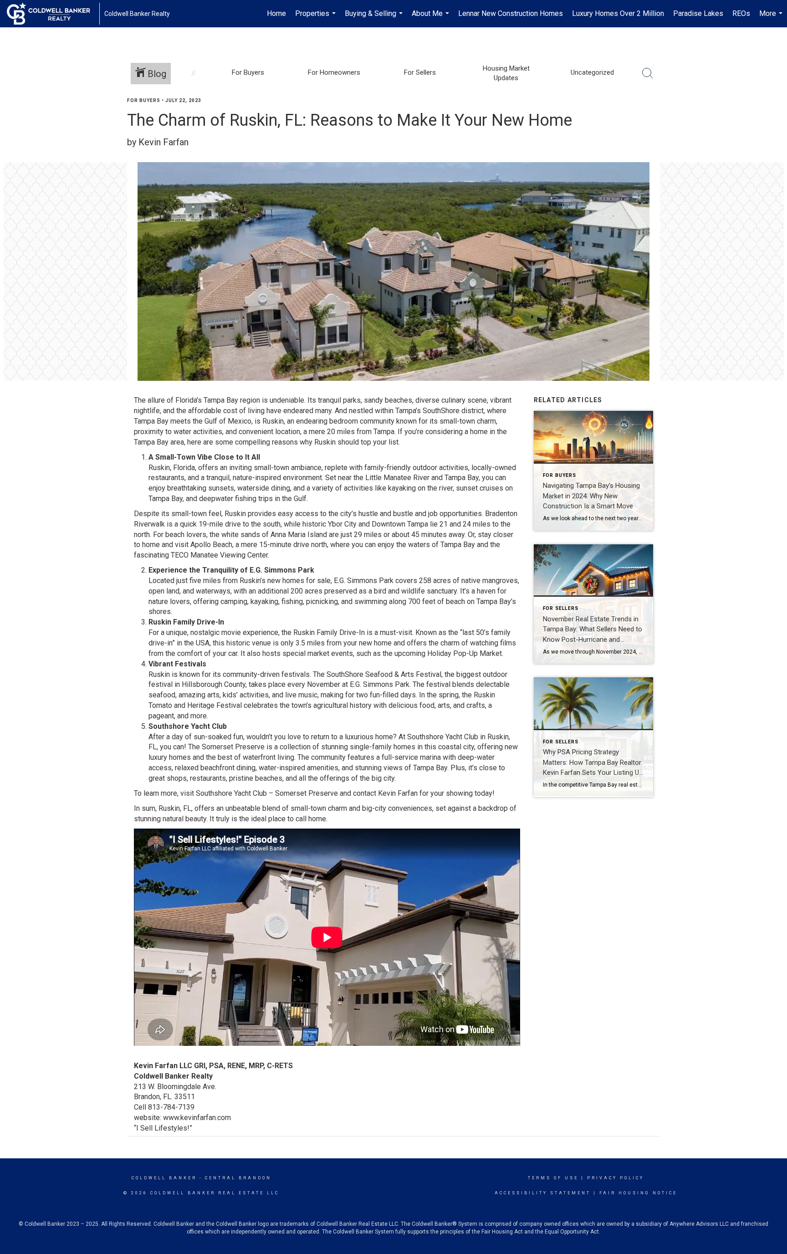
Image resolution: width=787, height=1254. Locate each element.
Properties (316, 18)
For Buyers (143, 100)
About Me (431, 18)
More (772, 18)
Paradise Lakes (698, 13)
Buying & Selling (375, 18)
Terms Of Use (553, 1178)
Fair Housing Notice (638, 1193)
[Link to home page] (53, 13)
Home (276, 13)
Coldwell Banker (164, 1178)
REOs (741, 13)
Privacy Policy (615, 1178)
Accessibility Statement (543, 1193)
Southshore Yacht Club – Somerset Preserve (267, 793)
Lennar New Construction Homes (510, 13)
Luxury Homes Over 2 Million (618, 13)
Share (773, 117)
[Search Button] (647, 73)
